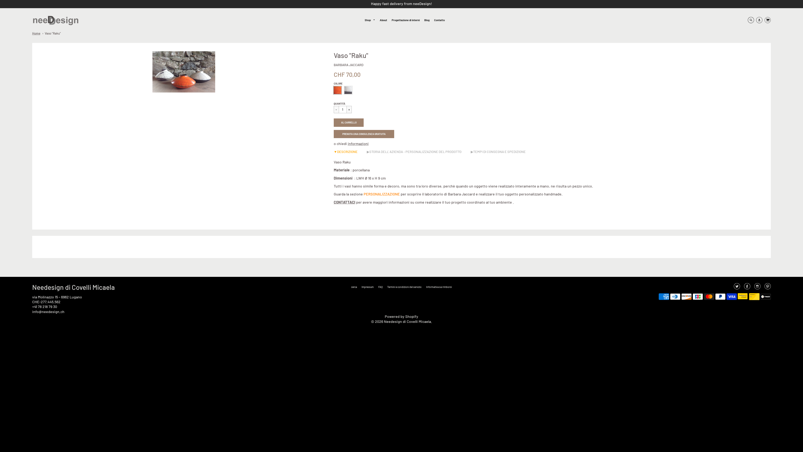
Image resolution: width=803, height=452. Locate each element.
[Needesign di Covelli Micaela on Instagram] (757, 287)
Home (36, 33)
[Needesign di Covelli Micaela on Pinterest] (768, 287)
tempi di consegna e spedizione (499, 152)
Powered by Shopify (401, 316)
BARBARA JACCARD (348, 65)
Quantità (339, 103)
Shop (368, 20)
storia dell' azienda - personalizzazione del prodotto (415, 152)
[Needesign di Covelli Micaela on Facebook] (747, 287)
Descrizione (347, 152)
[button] (349, 122)
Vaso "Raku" (53, 33)
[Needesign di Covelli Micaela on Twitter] (737, 287)
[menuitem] (370, 20)
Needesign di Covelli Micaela (73, 287)
